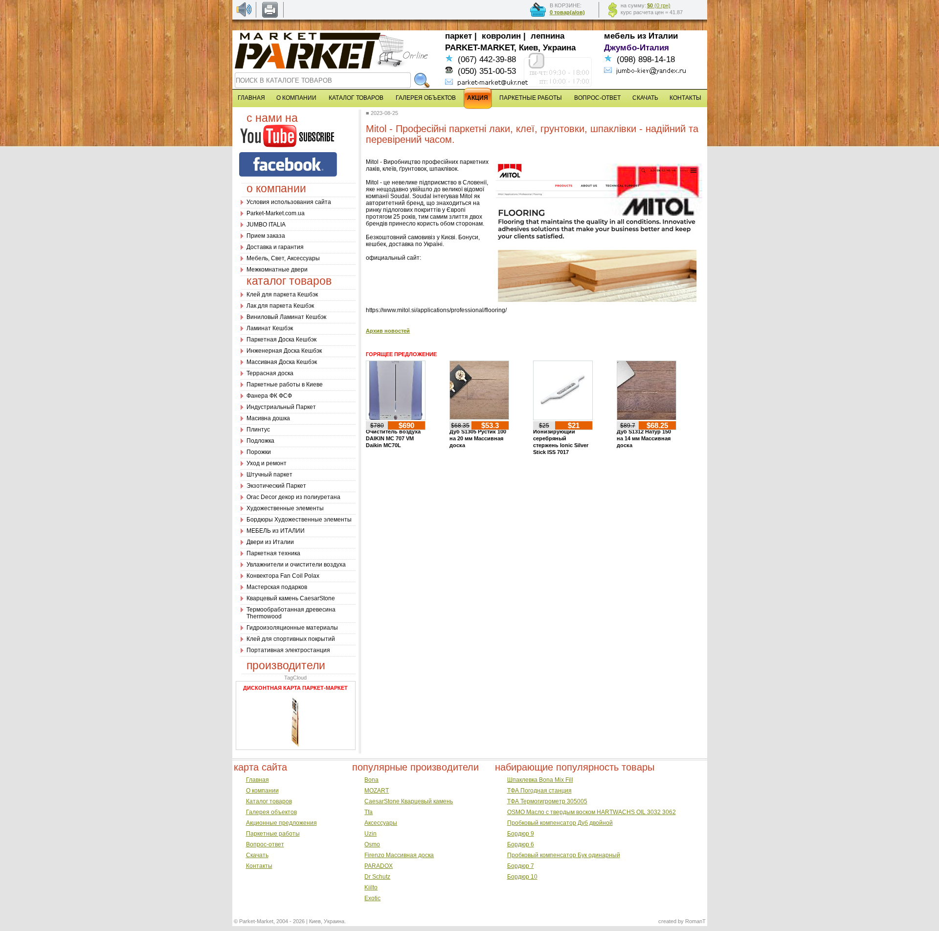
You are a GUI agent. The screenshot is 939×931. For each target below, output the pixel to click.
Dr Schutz (377, 876)
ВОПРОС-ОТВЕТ (597, 97)
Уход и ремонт (266, 463)
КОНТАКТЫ (685, 97)
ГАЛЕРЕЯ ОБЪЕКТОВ (426, 97)
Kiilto (371, 887)
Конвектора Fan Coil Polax (282, 575)
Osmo (372, 844)
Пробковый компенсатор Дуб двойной (560, 822)
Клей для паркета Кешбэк (282, 294)
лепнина (547, 36)
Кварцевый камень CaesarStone (290, 598)
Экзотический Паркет (276, 485)
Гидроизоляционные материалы (292, 627)
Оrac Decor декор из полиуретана (293, 497)
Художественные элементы (285, 508)
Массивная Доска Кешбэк (281, 362)
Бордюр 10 (522, 876)
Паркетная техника (273, 553)
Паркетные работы (273, 833)
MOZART (376, 790)
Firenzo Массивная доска (399, 855)
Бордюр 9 (520, 833)
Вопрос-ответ (265, 844)
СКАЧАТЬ (645, 97)
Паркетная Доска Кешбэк (281, 339)
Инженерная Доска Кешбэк (284, 350)
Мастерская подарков (276, 587)
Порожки (258, 452)
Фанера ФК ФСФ (269, 395)
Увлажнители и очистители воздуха (296, 564)
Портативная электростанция (288, 650)
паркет (458, 36)
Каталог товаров (269, 801)
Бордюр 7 (520, 866)
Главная (257, 779)
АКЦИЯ (477, 97)
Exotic (372, 898)
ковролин (501, 36)
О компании (262, 790)
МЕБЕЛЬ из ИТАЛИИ (275, 530)
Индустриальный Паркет (281, 407)
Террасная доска (269, 373)
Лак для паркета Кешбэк (280, 305)
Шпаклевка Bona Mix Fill (540, 779)
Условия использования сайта (288, 202)
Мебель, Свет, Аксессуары (283, 258)
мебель (619, 36)
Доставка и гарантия (275, 247)
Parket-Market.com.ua (275, 213)
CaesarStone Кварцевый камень (408, 801)
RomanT (695, 921)
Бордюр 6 (520, 844)
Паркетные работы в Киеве (284, 384)
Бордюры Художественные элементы (299, 519)
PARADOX (378, 866)
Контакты (259, 866)
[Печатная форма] (270, 16)
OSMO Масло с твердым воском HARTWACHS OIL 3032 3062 (591, 812)
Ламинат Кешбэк (269, 328)
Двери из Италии (270, 542)
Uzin (370, 833)
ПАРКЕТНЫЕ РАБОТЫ (530, 97)
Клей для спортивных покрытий (290, 639)
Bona (371, 779)
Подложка (260, 440)
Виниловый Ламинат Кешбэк (286, 317)
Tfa (368, 812)
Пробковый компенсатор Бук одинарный (563, 855)
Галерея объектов (271, 812)
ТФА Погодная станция (539, 790)
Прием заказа (265, 235)
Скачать (257, 855)
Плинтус (258, 429)
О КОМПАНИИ (296, 97)
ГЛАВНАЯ (251, 97)
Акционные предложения (281, 822)
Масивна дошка (268, 418)
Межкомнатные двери (277, 269)
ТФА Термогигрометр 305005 (547, 801)
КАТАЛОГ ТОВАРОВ (356, 97)
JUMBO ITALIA (266, 224)
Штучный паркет (269, 474)
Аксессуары (380, 822)
